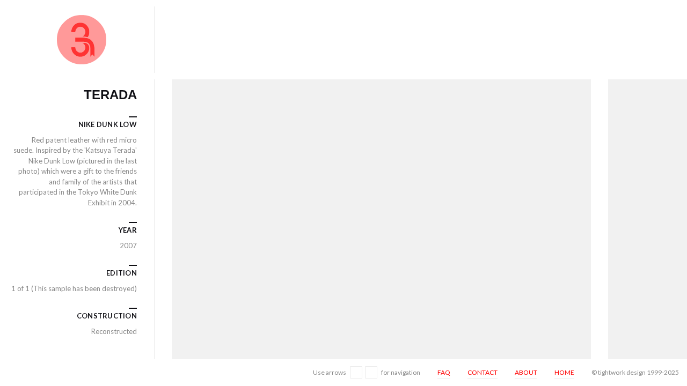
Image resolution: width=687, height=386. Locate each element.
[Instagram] (12, 372)
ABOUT (526, 372)
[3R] (81, 39)
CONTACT (482, 372)
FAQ (443, 372)
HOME (564, 372)
